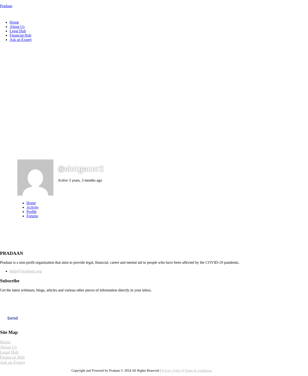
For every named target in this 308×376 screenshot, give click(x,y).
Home (14, 22)
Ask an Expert (21, 40)
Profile (31, 212)
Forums (32, 216)
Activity (32, 207)
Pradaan (6, 6)
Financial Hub (20, 35)
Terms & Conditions (198, 370)
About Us (17, 27)
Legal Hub (18, 31)
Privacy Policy (172, 370)
